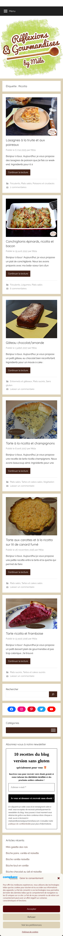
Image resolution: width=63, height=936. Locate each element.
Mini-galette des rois (17, 847)
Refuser (31, 917)
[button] (58, 878)
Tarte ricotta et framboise (24, 633)
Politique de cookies (30, 932)
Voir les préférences (31, 925)
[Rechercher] (53, 694)
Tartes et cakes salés (32, 482)
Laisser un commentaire (22, 389)
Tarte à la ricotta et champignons (30, 443)
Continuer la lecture (18, 172)
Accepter (31, 909)
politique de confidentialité (19, 824)
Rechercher (12, 689)
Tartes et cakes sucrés (34, 672)
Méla (33, 150)
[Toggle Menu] (53, 730)
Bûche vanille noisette (17, 859)
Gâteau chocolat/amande (25, 343)
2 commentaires (18, 187)
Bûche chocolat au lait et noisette (24, 871)
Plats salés (26, 183)
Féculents (15, 183)
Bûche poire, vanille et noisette (22, 853)
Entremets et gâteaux (21, 381)
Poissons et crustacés (43, 183)
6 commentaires (18, 288)
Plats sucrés (39, 381)
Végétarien (48, 482)
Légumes (26, 284)
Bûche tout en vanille (17, 865)
